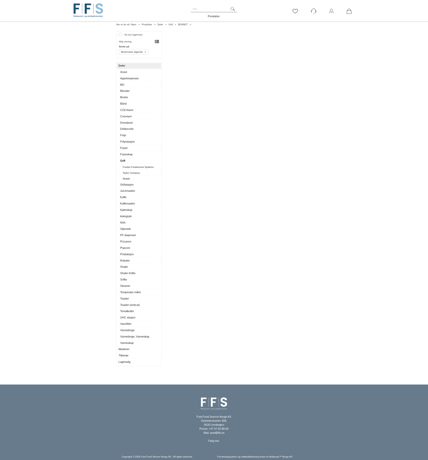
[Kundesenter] (313, 11)
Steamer (125, 285)
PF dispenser (128, 235)
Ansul (123, 72)
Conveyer (126, 116)
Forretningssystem (227, 456)
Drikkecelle (127, 129)
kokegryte (126, 216)
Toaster (124, 298)
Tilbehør (123, 355)
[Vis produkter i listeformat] (156, 42)
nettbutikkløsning (250, 456)
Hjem (133, 24)
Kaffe (123, 197)
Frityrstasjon (127, 141)
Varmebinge (127, 330)
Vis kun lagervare (133, 34)
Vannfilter (125, 323)
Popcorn (125, 247)
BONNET (183, 24)
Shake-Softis (127, 273)
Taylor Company (131, 173)
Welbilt (126, 178)
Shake (124, 266)
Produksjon (127, 254)
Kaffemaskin (127, 203)
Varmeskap (127, 343)
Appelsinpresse (129, 78)
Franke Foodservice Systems (138, 167)
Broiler (124, 97)
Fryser (124, 148)
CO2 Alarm (126, 110)
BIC (122, 84)
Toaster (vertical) (130, 305)
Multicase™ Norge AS (280, 456)
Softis (123, 279)
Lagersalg (124, 361)
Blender (125, 91)
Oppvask (125, 228)
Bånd (123, 103)
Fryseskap (126, 154)
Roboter (125, 260)
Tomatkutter (127, 311)
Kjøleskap (126, 209)
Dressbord (126, 122)
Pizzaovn (125, 241)
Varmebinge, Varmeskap (134, 336)
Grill (171, 24)
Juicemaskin (127, 190)
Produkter (214, 16)
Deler (160, 24)
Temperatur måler (130, 292)
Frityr (123, 135)
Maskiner (124, 349)
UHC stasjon (127, 317)
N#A (123, 222)
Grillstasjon (127, 184)
